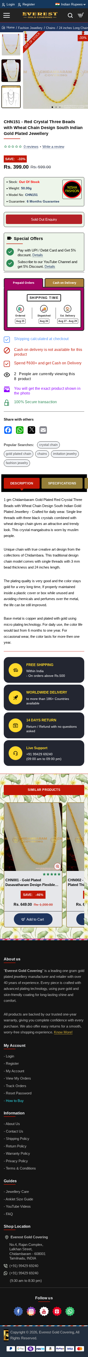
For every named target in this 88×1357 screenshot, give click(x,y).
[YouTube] (44, 1311)
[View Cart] (81, 15)
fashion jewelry (17, 463)
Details (37, 255)
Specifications (62, 483)
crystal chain (48, 445)
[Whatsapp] (70, 1311)
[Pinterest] (57, 1311)
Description (21, 483)
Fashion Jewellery (30, 28)
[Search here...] (70, 15)
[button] (52, 107)
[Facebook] (18, 1311)
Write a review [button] (53, 147)
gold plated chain (18, 453)
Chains (50, 28)
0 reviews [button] (31, 147)
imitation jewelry (65, 453)
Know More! (63, 1032)
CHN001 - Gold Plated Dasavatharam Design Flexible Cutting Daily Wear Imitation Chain (30, 882)
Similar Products (44, 790)
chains (42, 453)
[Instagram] (31, 1311)
